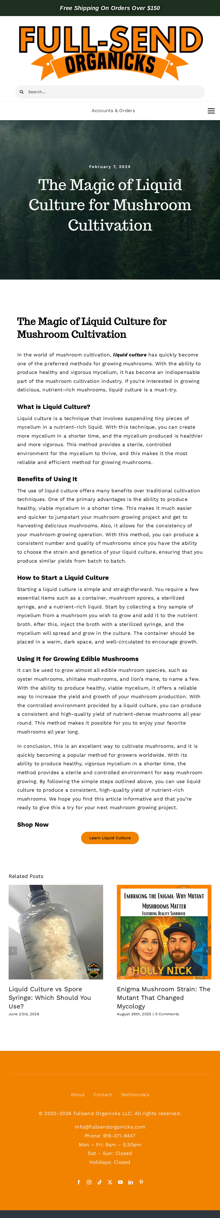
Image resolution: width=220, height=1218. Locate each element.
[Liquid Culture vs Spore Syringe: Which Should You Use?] (56, 932)
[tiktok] (99, 1182)
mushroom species (141, 670)
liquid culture (139, 552)
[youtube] (120, 1182)
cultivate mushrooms (148, 746)
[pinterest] (141, 1182)
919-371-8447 (119, 1136)
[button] (13, 950)
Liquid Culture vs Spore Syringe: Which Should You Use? (50, 997)
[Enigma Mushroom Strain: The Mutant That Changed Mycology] (164, 932)
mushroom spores (131, 598)
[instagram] (89, 1182)
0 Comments (167, 1014)
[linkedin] (130, 1182)
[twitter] (110, 1182)
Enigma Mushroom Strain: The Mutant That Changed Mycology (164, 997)
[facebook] (78, 1182)
